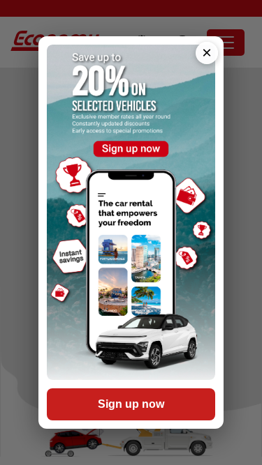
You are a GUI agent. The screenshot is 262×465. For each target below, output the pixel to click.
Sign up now (131, 404)
